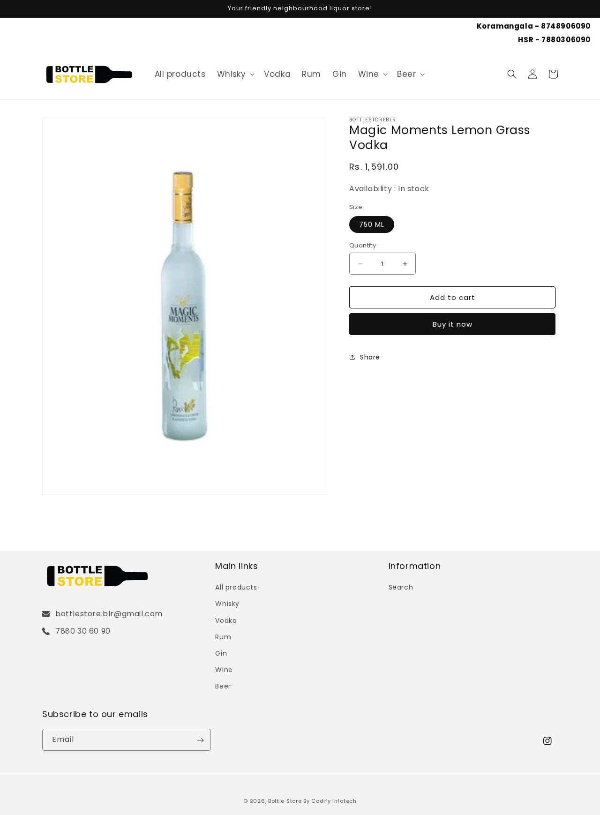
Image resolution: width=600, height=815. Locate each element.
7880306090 (566, 40)
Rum (223, 636)
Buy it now (452, 324)
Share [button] (370, 357)
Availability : (373, 188)
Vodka (226, 620)
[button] (234, 74)
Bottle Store (284, 801)
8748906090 (566, 26)
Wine (368, 74)
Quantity (362, 245)
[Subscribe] (200, 740)
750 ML (371, 224)
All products (236, 587)
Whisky (231, 74)
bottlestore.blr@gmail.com (109, 613)
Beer (406, 74)
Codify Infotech (334, 801)
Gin (221, 653)
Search (401, 587)
